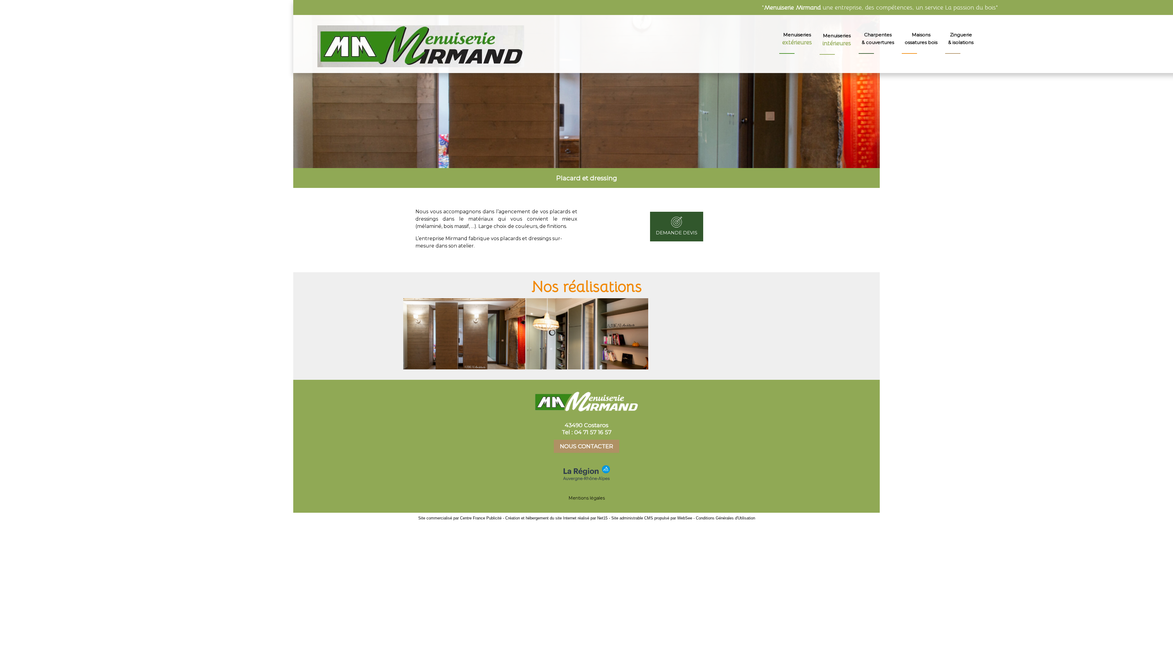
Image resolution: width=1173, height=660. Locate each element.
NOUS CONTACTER (586, 446)
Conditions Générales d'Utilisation (725, 518)
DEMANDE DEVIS (676, 233)
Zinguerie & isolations (961, 38)
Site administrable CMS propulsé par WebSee (651, 518)
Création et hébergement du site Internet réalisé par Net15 (556, 518)
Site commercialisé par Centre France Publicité (460, 518)
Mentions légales (586, 498)
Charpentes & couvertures (878, 38)
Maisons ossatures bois (921, 38)
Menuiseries (797, 39)
